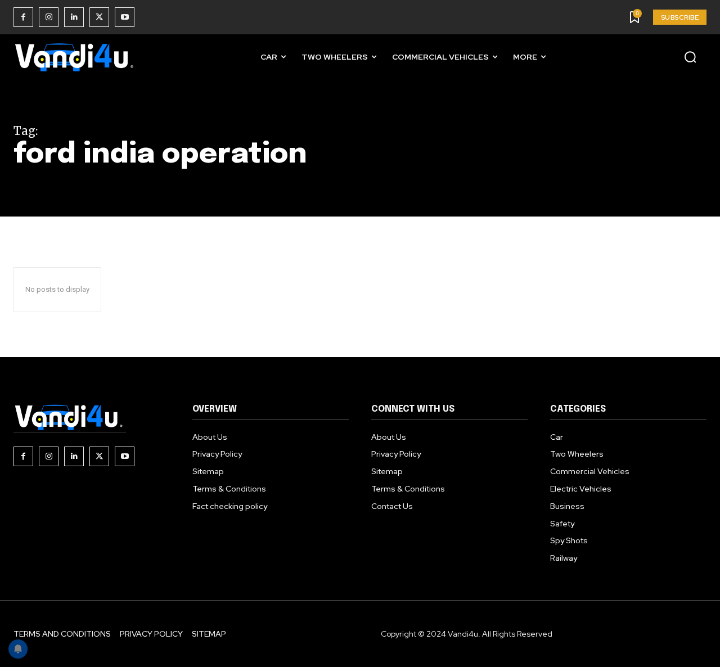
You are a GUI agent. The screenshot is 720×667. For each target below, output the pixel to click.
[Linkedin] (74, 17)
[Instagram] (48, 17)
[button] (690, 56)
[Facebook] (23, 17)
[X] (99, 17)
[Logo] (75, 57)
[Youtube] (124, 17)
